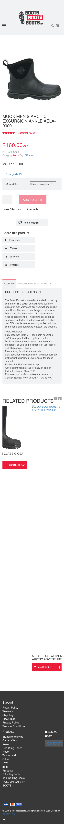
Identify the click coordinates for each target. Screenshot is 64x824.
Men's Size (12, 184)
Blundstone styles (12, 736)
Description (9, 284)
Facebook (14, 240)
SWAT (6, 763)
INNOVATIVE (8, 813)
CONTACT (54, 743)
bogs (5, 767)
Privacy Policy (10, 722)
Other (5, 759)
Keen (5, 744)
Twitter (13, 248)
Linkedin (14, 256)
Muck (16, 155)
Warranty (7, 711)
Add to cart (33, 199)
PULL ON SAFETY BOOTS (13, 783)
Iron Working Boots (13, 778)
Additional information (28, 284)
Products (7, 770)
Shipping (7, 715)
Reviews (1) (46, 284)
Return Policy (10, 707)
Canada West (10, 740)
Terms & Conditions (13, 726)
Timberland (9, 755)
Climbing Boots (11, 774)
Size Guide (8, 719)
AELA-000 (30, 155)
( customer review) (26, 132)
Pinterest (14, 264)
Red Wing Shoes (12, 748)
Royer (6, 751)
